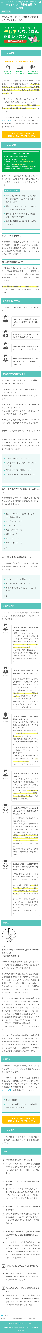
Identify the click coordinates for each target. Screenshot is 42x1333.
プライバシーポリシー (27, 1323)
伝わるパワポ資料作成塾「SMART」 (21, 6)
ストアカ (5, 120)
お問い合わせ (6, 11)
